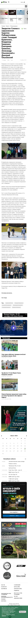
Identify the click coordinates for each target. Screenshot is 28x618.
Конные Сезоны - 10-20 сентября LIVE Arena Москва (26, 315)
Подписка (16, 590)
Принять (23, 612)
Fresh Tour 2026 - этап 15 (15, 470)
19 (10, 448)
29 (21, 451)
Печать (25, 28)
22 (21, 448)
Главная (3, 26)
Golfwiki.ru (4, 588)
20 (14, 448)
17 (3, 448)
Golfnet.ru (4, 586)
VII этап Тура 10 (13, 474)
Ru (8, 2)
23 (25, 448)
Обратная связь (18, 588)
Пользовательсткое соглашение (6, 594)
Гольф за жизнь (20, 19)
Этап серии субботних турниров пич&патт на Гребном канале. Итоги (14, 355)
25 (6, 451)
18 (6, 448)
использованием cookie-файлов (8, 615)
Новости (7, 26)
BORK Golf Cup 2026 (14, 476)
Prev (3, 16)
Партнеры (3, 601)
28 (17, 451)
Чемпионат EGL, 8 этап (15, 465)
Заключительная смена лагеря (16, 461)
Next (24, 16)
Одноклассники (18, 598)
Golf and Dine (12, 468)
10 (3, 446)
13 (14, 446)
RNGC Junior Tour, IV (14, 472)
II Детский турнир (13, 479)
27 (14, 451)
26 (10, 451)
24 (3, 451)
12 (10, 446)
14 (17, 446)
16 (25, 446)
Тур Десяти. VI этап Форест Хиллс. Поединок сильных (11, 373)
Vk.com (16, 596)
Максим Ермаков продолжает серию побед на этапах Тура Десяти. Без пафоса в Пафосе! (14, 395)
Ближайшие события (24, 459)
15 (21, 446)
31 (3, 453)
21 (17, 448)
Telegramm (17, 594)
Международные (14, 26)
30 (25, 451)
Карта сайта (17, 586)
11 (6, 446)
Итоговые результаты (7, 293)
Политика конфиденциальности (6, 597)
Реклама (3, 599)
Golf (4, 2)
